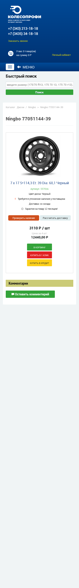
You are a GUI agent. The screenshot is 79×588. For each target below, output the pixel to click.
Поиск (39, 92)
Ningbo (32, 107)
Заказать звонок (18, 41)
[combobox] (39, 84)
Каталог (10, 107)
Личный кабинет (61, 55)
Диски (20, 107)
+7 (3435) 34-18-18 (23, 33)
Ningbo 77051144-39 (51, 107)
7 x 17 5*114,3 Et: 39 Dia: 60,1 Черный (39, 183)
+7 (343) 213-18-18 (23, 28)
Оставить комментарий (31, 294)
